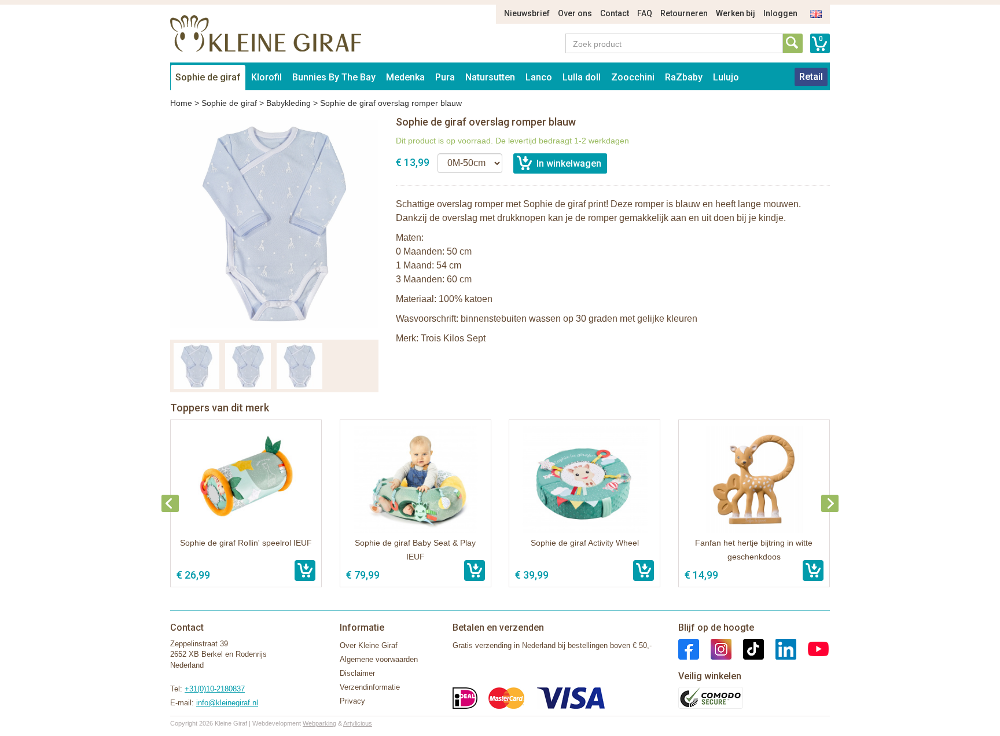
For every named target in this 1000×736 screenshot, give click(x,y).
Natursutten (490, 77)
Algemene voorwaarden (379, 659)
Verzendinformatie (370, 687)
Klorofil (266, 77)
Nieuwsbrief (527, 13)
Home (181, 103)
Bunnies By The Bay (334, 77)
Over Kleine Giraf (369, 645)
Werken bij (735, 13)
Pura (445, 77)
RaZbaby (684, 77)
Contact (614, 13)
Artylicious (357, 723)
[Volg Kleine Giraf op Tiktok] (747, 648)
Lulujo (726, 77)
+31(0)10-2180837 (215, 689)
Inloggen (780, 13)
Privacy (352, 701)
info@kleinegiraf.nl (227, 702)
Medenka (405, 77)
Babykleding (288, 103)
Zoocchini (633, 77)
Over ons (575, 13)
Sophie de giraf (208, 77)
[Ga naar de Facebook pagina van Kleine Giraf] (688, 648)
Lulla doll (581, 77)
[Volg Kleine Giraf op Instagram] (715, 648)
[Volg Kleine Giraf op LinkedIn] (780, 648)
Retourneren (684, 13)
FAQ (644, 13)
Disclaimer (357, 673)
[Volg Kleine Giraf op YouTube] (812, 648)
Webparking (319, 723)
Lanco (538, 77)
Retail (811, 76)
